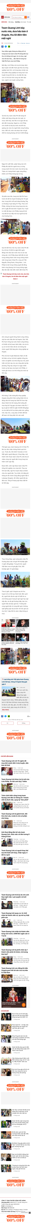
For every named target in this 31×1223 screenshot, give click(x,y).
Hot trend (23, 22)
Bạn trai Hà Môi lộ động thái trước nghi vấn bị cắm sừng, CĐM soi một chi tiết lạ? (20, 1157)
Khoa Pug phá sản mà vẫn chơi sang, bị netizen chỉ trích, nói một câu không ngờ (21, 1038)
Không (23, 723)
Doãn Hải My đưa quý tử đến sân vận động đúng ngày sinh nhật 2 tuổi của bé (20, 1049)
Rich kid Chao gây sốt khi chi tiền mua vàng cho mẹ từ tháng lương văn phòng (20, 1072)
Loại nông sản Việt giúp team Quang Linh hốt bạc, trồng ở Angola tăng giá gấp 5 (15, 682)
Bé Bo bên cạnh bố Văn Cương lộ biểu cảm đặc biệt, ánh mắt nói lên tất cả (20, 1134)
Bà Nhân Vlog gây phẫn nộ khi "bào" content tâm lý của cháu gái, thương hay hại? (21, 1146)
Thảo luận (22, 43)
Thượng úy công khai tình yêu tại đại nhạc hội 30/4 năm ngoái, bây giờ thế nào (21, 1168)
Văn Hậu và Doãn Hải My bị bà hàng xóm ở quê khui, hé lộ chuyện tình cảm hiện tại (21, 1112)
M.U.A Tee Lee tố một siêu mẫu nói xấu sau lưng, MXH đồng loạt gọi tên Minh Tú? (20, 1016)
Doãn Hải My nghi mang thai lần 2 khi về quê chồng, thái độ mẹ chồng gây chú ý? (20, 1123)
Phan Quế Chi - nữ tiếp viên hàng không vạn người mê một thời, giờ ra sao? (20, 1027)
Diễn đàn (7, 17)
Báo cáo (28, 43)
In (29, 716)
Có (7, 723)
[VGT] (2, 17)
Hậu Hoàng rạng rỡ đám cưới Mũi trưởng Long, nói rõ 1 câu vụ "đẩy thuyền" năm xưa (20, 1061)
